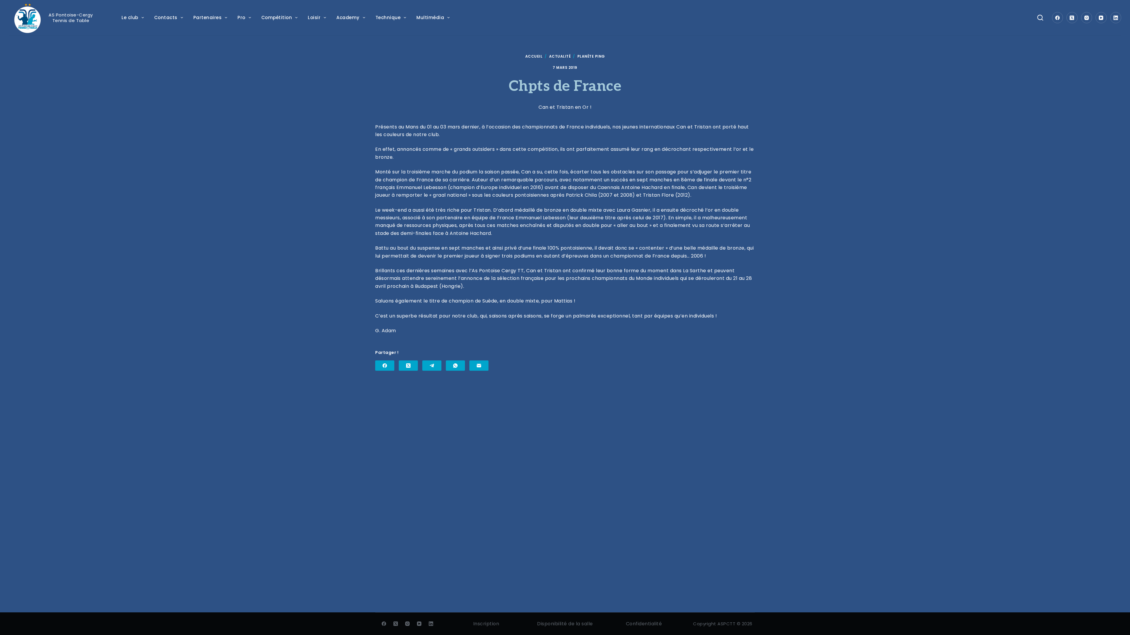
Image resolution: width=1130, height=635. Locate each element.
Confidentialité (644, 623)
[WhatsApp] (455, 365)
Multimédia (430, 17)
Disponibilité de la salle (565, 623)
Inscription (486, 623)
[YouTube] (1101, 17)
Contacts (165, 17)
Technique (388, 17)
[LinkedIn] (1115, 17)
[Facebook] (1057, 17)
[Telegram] (431, 365)
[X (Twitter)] (1072, 17)
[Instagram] (1086, 17)
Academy (348, 17)
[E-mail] (478, 365)
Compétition (276, 17)
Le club (130, 17)
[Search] (1040, 18)
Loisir (314, 17)
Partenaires (207, 17)
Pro (241, 17)
